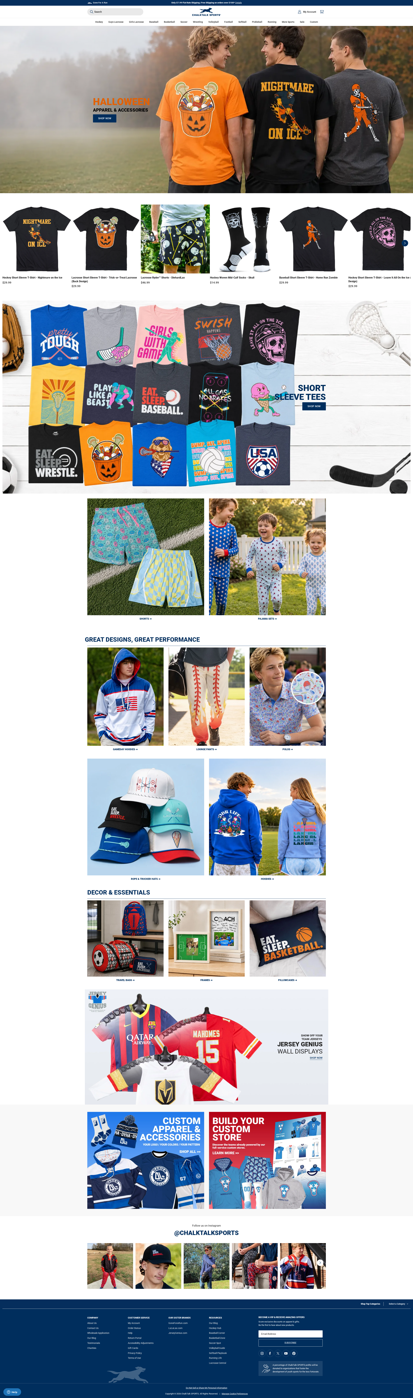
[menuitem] (307, 12)
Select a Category (397, 1304)
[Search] (92, 11)
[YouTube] (286, 1353)
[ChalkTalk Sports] (206, 12)
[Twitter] (278, 1353)
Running (272, 22)
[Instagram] (262, 1353)
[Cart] (322, 12)
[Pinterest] (293, 1353)
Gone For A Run (100, 2)
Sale (302, 22)
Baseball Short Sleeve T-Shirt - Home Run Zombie (308, 277)
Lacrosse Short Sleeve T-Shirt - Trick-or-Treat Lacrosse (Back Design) (104, 279)
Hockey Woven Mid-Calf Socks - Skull (232, 277)
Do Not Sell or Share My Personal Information (206, 1388)
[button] (99, 22)
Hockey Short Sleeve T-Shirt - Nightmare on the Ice (32, 277)
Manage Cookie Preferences (235, 1393)
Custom (314, 22)
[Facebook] (270, 1353)
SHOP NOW (104, 118)
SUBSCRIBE (290, 1343)
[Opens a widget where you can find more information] (12, 1392)
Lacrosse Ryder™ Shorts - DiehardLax (163, 277)
